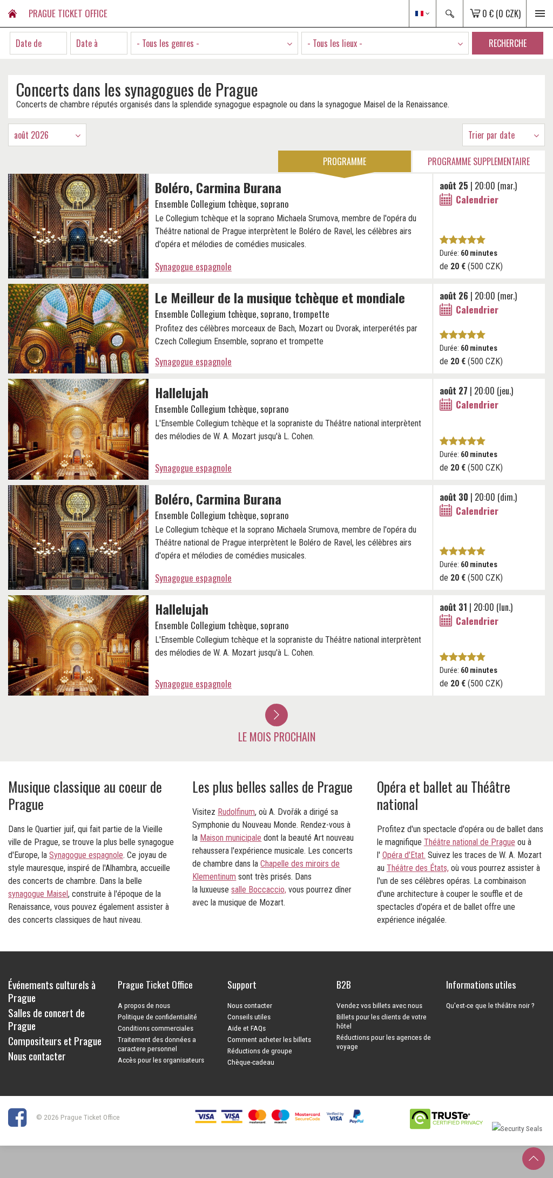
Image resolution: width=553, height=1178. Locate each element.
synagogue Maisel (38, 894)
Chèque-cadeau (250, 1062)
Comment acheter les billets (269, 1039)
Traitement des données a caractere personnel (157, 1044)
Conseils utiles (249, 1016)
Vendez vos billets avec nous (379, 1005)
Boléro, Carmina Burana (218, 187)
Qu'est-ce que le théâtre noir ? (490, 1005)
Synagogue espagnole (193, 266)
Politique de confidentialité (157, 1016)
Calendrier (477, 199)
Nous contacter (249, 1005)
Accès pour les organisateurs (161, 1060)
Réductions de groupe (259, 1050)
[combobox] (214, 43)
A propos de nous (144, 1005)
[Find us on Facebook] (21, 1116)
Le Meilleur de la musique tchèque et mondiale (280, 297)
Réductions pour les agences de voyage (383, 1042)
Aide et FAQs (246, 1028)
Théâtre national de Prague (469, 842)
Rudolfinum (236, 812)
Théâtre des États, (418, 868)
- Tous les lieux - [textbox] (334, 43)
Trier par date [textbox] (491, 134)
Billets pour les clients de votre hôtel (381, 1021)
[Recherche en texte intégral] (449, 13)
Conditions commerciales (155, 1028)
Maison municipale (230, 838)
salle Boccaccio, (258, 889)
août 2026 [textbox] (31, 134)
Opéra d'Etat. (404, 855)
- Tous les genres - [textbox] (168, 43)
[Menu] (539, 13)
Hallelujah (181, 392)
